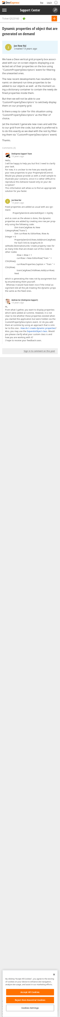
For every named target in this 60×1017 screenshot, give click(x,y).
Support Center (30, 10)
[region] (30, 993)
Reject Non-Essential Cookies (30, 1000)
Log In (49, 2)
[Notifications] (56, 3)
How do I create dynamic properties (38, 328)
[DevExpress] (11, 3)
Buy (41, 2)
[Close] (54, 974)
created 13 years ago (25, 48)
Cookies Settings (30, 1008)
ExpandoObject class (37, 331)
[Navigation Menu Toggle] (4, 10)
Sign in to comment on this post (39, 351)
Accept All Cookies (30, 992)
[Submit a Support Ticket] (54, 18)
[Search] (55, 10)
